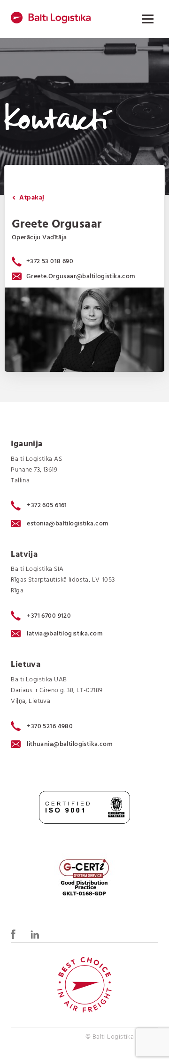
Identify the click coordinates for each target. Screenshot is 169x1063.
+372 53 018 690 (49, 261)
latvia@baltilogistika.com (65, 634)
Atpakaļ (30, 197)
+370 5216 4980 (50, 726)
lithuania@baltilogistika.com (70, 744)
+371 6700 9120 (49, 616)
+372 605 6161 (47, 506)
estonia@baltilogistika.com (67, 524)
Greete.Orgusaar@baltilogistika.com (81, 276)
